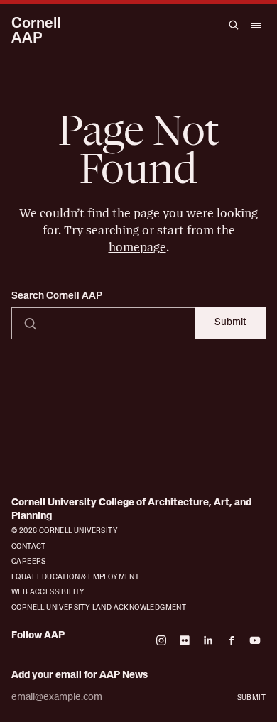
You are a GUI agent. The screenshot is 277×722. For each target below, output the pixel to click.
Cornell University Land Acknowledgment (98, 608)
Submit (230, 322)
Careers (28, 562)
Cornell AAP (35, 31)
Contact (28, 547)
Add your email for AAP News (79, 675)
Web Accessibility (48, 592)
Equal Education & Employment (75, 577)
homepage (137, 247)
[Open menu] (255, 24)
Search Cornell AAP (56, 297)
